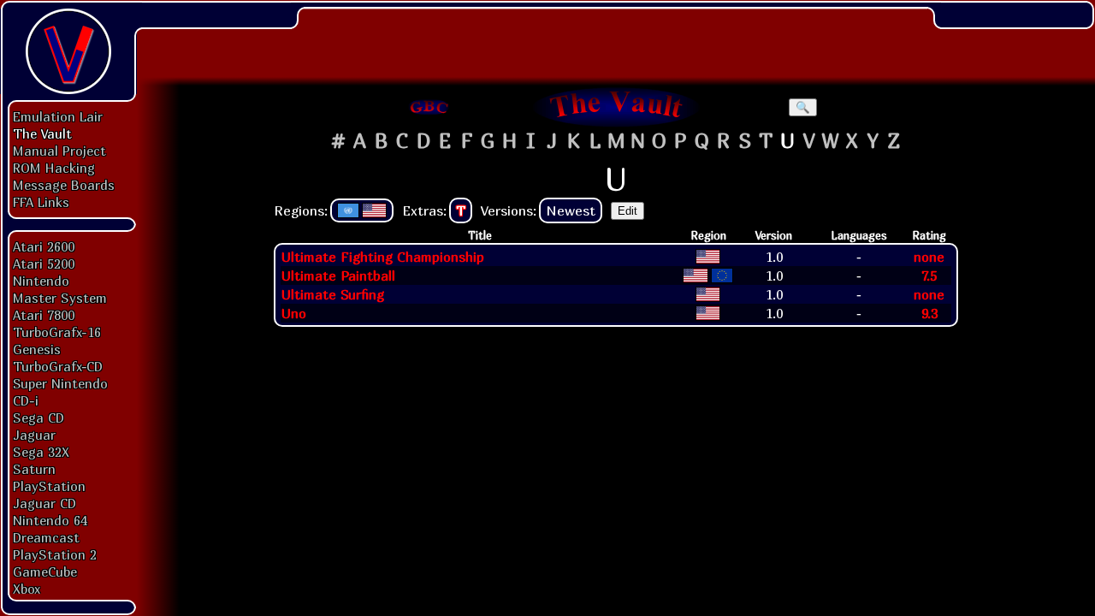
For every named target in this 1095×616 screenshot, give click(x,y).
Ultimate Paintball (338, 275)
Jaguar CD (44, 503)
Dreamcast (46, 537)
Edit (627, 210)
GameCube (45, 571)
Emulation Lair (58, 116)
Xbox (26, 588)
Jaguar (34, 434)
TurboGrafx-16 (57, 332)
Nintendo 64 (50, 520)
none (929, 256)
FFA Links (41, 202)
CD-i (25, 400)
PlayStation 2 (55, 554)
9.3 (929, 313)
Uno (293, 313)
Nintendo (41, 280)
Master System (60, 297)
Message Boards (64, 184)
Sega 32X (41, 451)
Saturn (34, 469)
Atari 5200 (43, 263)
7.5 (929, 275)
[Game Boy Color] (429, 107)
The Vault (42, 133)
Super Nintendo (60, 383)
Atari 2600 (43, 246)
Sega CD (38, 417)
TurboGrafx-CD (58, 366)
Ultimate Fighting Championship (382, 256)
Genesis (37, 349)
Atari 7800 (43, 315)
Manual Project (59, 150)
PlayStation (49, 486)
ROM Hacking (54, 167)
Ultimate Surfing (332, 294)
